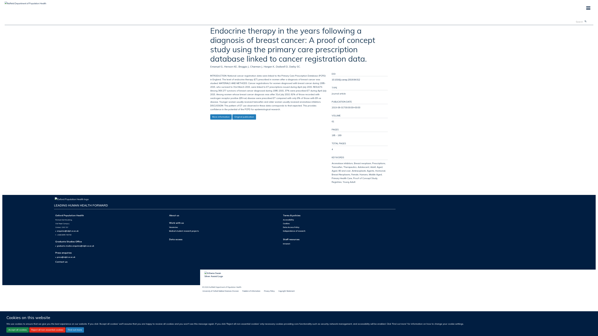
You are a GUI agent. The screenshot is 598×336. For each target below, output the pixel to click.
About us (174, 215)
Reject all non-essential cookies (47, 329)
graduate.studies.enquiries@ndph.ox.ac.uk (75, 246)
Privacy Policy (269, 291)
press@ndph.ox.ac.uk (66, 257)
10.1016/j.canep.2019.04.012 (346, 79)
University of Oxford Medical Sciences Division (220, 291)
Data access (175, 239)
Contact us (61, 261)
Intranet (286, 244)
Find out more (75, 329)
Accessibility (288, 220)
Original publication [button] (244, 116)
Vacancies (173, 227)
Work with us (176, 223)
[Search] (585, 21)
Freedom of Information (251, 291)
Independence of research (294, 231)
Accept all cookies (17, 329)
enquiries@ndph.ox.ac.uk (67, 231)
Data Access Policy (291, 227)
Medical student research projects (184, 231)
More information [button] (221, 116)
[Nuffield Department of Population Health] (25, 2)
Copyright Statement (286, 291)
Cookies (286, 223)
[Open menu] (588, 8)
